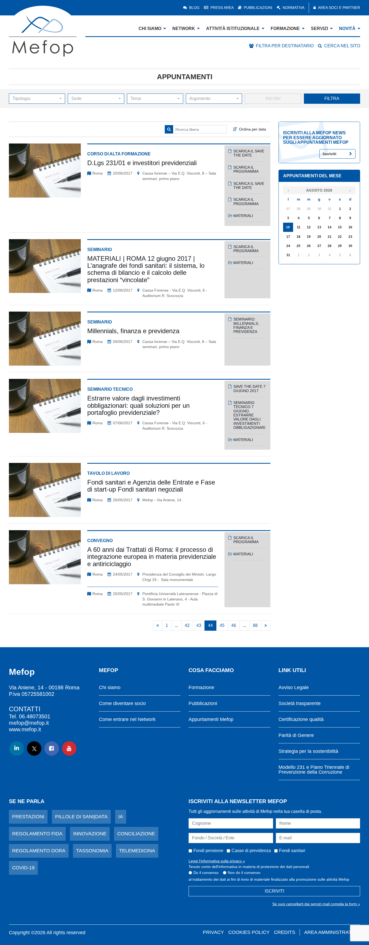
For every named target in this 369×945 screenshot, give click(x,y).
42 (187, 625)
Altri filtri (273, 98)
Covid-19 (23, 867)
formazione (285, 28)
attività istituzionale (233, 28)
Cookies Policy (249, 932)
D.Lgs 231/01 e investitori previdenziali (142, 162)
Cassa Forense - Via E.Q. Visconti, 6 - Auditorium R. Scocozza (174, 293)
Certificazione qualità (301, 719)
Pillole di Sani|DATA (81, 816)
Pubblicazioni (258, 7)
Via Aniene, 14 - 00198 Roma (44, 687)
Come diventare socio (122, 703)
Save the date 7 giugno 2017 (249, 388)
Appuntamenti (184, 77)
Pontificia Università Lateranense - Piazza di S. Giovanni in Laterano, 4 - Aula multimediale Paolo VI (179, 599)
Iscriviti (329, 154)
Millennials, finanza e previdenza (133, 331)
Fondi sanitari (292, 850)
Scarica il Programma (246, 169)
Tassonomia (92, 850)
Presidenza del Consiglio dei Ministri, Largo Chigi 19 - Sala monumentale (179, 577)
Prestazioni (28, 816)
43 (198, 625)
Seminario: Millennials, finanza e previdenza (246, 325)
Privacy (213, 932)
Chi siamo (109, 687)
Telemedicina (137, 850)
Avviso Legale (294, 687)
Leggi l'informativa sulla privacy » (217, 861)
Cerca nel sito (342, 46)
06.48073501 (34, 716)
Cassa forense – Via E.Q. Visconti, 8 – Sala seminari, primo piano (179, 176)
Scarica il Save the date (248, 153)
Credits (284, 932)
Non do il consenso (244, 872)
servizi (319, 28)
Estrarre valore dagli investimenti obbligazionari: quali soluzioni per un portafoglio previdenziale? (138, 405)
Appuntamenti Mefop (211, 719)
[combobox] (37, 99)
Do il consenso (206, 872)
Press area (222, 7)
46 (233, 625)
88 (255, 625)
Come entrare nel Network (127, 719)
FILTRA (331, 98)
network (183, 28)
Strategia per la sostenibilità (308, 751)
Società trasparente (300, 703)
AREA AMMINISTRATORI (332, 932)
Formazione (201, 687)
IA (120, 816)
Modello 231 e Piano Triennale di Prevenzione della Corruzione (314, 770)
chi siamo (150, 28)
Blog (194, 7)
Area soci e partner (339, 7)
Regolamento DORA (38, 850)
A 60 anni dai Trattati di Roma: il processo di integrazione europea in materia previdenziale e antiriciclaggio (151, 556)
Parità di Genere (296, 735)
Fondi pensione (208, 850)
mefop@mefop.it (29, 723)
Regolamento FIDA (37, 833)
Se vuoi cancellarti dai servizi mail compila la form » (316, 904)
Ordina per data (252, 129)
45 (222, 625)
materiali (243, 215)
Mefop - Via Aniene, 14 (161, 500)
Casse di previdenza (251, 850)
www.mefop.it (25, 729)
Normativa (293, 7)
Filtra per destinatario (285, 46)
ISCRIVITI (274, 891)
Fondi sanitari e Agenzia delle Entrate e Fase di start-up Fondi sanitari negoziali (151, 486)
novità (347, 28)
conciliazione (136, 833)
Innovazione (89, 833)
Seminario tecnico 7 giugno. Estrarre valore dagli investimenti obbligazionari (249, 415)
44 (210, 625)
